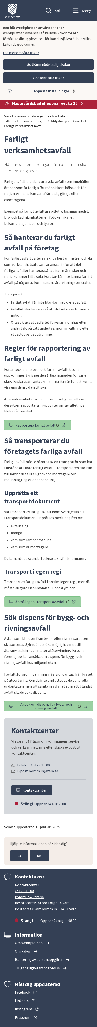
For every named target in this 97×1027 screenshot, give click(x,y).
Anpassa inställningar (51, 91)
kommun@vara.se (29, 896)
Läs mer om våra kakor (21, 52)
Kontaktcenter (34, 790)
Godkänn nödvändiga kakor (48, 64)
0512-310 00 (24, 890)
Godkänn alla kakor (48, 77)
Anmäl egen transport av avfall (48, 602)
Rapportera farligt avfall (43, 426)
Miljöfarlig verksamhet (68, 121)
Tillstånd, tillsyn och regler (25, 121)
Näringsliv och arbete (48, 116)
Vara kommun (15, 116)
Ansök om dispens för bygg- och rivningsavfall (54, 706)
